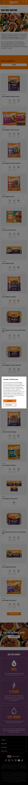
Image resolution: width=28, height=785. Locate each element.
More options (9, 404)
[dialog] (14, 392)
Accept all (9, 401)
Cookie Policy (10, 396)
